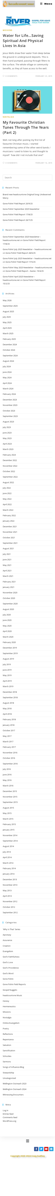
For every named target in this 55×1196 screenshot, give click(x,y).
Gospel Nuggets (10, 990)
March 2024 (8, 388)
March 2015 (8, 818)
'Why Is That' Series (11, 929)
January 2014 (8, 873)
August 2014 (8, 846)
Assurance (7, 940)
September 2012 (10, 912)
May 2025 (7, 322)
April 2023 (7, 443)
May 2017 (7, 736)
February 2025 (9, 339)
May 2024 (7, 377)
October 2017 (9, 730)
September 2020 (10, 603)
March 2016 (8, 785)
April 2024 (7, 383)
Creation (7, 945)
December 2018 (10, 692)
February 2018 (9, 719)
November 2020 (10, 592)
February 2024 (9, 394)
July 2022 (7, 487)
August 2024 (8, 361)
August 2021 (8, 548)
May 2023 (7, 438)
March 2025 (8, 333)
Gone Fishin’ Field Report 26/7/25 (18, 220)
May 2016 (7, 780)
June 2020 (7, 620)
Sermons (7, 1061)
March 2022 (8, 510)
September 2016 (10, 763)
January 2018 (8, 725)
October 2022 (9, 471)
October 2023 (9, 410)
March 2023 (8, 449)
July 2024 (7, 366)
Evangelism (8, 951)
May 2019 (7, 675)
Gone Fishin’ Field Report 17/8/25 (18, 214)
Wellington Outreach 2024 (14, 1089)
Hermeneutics (9, 1006)
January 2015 (8, 829)
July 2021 (7, 554)
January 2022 (8, 520)
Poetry (6, 1028)
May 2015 (7, 813)
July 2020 (7, 614)
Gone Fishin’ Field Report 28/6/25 (20, 253)
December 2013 (10, 879)
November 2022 (10, 465)
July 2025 (7, 317)
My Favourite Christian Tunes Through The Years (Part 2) (26, 127)
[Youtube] (46, 1149)
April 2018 (7, 714)
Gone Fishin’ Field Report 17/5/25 (20, 262)
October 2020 (9, 598)
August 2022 (8, 482)
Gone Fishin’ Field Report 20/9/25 (18, 203)
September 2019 (10, 653)
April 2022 (7, 504)
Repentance (8, 1039)
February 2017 (9, 747)
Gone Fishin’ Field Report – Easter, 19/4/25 (25, 271)
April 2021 (7, 570)
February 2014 (9, 868)
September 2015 (10, 802)
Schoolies (7, 1056)
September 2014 (10, 840)
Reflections (8, 1034)
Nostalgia (8, 117)
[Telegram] (51, 1149)
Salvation (7, 1045)
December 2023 (10, 399)
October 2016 (9, 758)
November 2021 (10, 532)
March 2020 (8, 636)
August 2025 (8, 311)
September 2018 (10, 697)
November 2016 (10, 752)
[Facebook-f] (36, 1149)
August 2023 (8, 421)
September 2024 (10, 355)
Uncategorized (9, 1078)
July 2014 (7, 851)
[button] (27, 1141)
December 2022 (10, 460)
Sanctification (9, 1050)
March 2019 (8, 686)
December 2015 (10, 791)
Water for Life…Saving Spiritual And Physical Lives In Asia (23, 40)
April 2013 (7, 896)
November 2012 (10, 901)
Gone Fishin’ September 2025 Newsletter (21, 209)
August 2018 (8, 703)
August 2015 (8, 807)
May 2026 (7, 300)
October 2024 (9, 350)
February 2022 (9, 515)
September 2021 (10, 543)
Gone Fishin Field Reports (14, 984)
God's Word (8, 973)
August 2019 (8, 658)
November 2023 (10, 405)
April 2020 (7, 631)
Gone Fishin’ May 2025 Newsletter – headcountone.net (27, 267)
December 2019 (10, 647)
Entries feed (8, 1113)
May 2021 (7, 565)
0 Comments (11, 76)
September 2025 (10, 305)
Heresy (6, 1001)
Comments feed (10, 1117)
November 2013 (10, 885)
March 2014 (8, 863)
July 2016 (7, 769)
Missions (7, 30)
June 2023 (7, 432)
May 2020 (7, 625)
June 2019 (7, 669)
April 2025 (7, 328)
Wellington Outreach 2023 (14, 1083)
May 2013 (7, 890)
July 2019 (7, 664)
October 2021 (9, 537)
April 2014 (7, 857)
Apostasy (7, 934)
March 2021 (8, 576)
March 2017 (8, 741)
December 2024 (10, 344)
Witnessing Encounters (13, 1094)
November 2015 (10, 796)
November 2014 (10, 835)
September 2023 (10, 416)
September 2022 (10, 476)
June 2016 (7, 774)
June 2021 (7, 559)
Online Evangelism (11, 1023)
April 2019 (7, 681)
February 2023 (9, 454)
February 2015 (9, 824)
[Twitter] (41, 1149)
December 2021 (10, 526)
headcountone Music (12, 995)
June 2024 (7, 372)
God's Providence (11, 967)
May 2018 (7, 708)
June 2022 (7, 493)
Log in (5, 1110)
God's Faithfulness (11, 956)
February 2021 (9, 581)
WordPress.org (9, 1121)
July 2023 (7, 427)
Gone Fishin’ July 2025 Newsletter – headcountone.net (27, 249)
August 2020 (8, 609)
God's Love (8, 962)
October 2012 (9, 907)
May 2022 (7, 499)
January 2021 (8, 587)
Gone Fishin (8, 978)
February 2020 (9, 642)
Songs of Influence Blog (13, 1067)
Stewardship (8, 1072)
